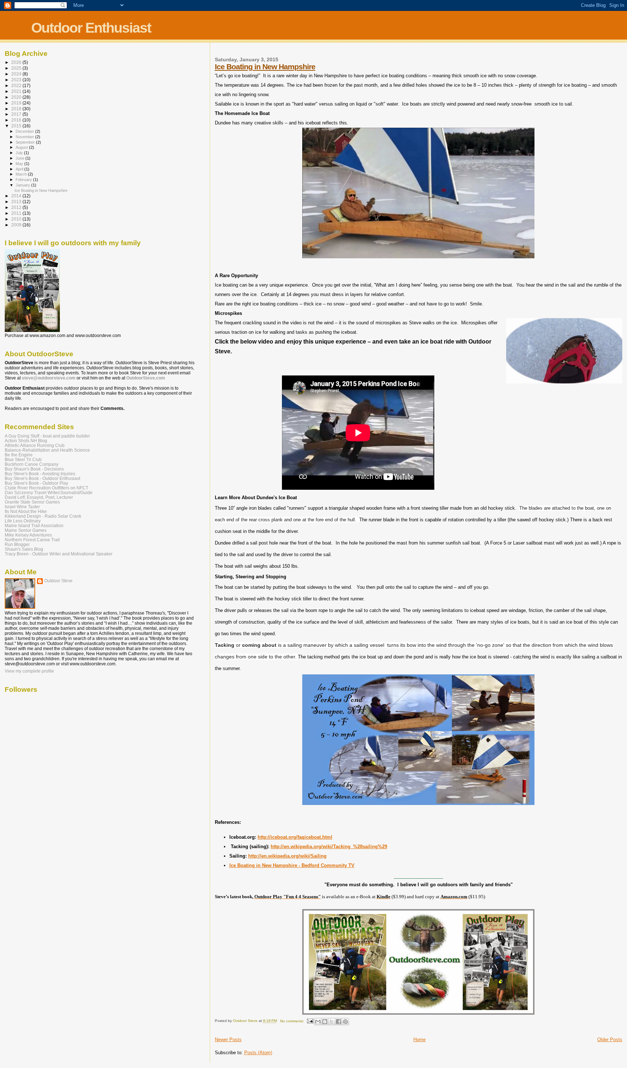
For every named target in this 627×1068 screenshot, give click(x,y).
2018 (16, 108)
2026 (16, 62)
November (25, 137)
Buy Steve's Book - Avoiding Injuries (40, 473)
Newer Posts (228, 1039)
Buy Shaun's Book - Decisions (34, 469)
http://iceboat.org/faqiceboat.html (295, 837)
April (20, 169)
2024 (16, 73)
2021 (16, 91)
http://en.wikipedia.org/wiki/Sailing (287, 856)
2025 (16, 68)
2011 (16, 213)
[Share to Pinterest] (345, 1021)
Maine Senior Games (25, 530)
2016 (16, 120)
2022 (16, 85)
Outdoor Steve (58, 580)
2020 (16, 97)
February (24, 179)
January (23, 185)
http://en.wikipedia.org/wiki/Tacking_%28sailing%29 (329, 846)
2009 (16, 224)
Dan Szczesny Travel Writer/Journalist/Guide (49, 492)
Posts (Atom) (258, 1052)
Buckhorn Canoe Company (31, 464)
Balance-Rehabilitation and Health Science (47, 450)
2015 (16, 125)
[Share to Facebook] (338, 1021)
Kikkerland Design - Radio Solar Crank (43, 516)
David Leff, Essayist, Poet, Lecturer (39, 497)
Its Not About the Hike (26, 511)
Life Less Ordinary (23, 520)
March (22, 174)
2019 (16, 102)
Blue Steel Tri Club (23, 459)
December (25, 131)
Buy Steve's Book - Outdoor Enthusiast (42, 478)
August (22, 147)
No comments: (292, 1021)
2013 (16, 201)
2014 (16, 195)
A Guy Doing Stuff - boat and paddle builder (47, 436)
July (20, 153)
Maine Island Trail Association (34, 525)
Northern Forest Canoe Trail (32, 539)
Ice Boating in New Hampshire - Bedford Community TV (292, 865)
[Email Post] (310, 1021)
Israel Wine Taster (22, 506)
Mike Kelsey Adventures (28, 535)
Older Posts (609, 1039)
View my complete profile (29, 671)
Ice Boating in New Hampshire (265, 66)
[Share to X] (331, 1021)
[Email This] (317, 1021)
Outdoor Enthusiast (91, 28)
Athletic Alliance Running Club (35, 445)
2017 (16, 114)
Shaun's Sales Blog (24, 549)
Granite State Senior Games (32, 502)
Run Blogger (17, 544)
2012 (16, 207)
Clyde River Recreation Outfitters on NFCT (46, 487)
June (20, 158)
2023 (16, 79)
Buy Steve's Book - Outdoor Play (36, 483)
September (26, 142)
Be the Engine (19, 454)
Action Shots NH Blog (26, 440)
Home (419, 1039)
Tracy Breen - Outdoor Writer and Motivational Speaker (58, 553)
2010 (16, 219)
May (20, 163)
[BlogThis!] (324, 1021)
